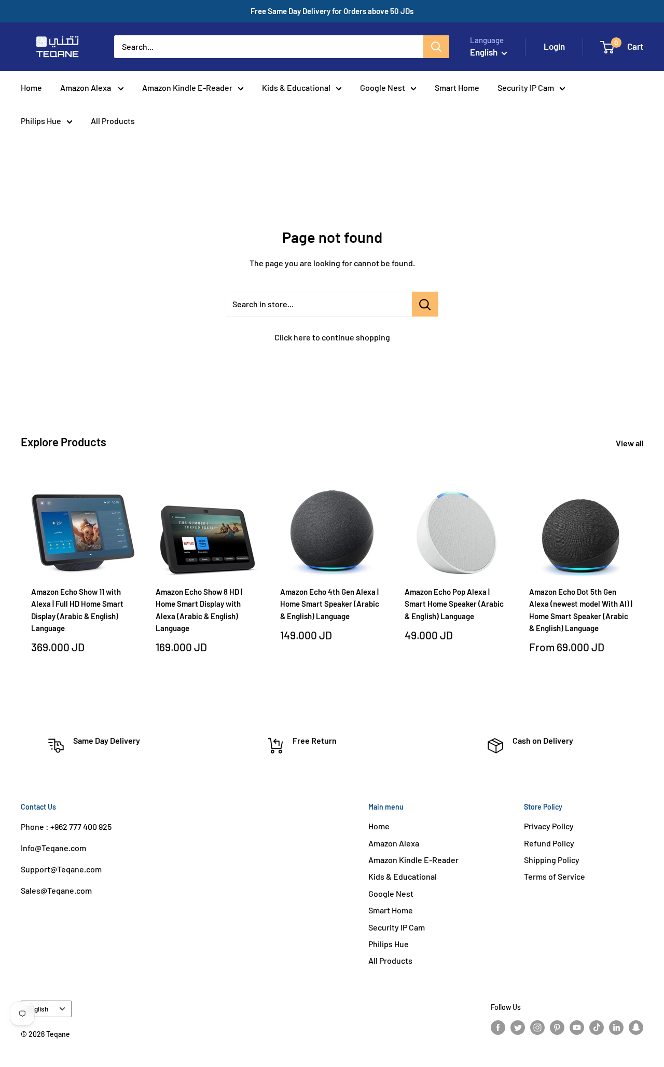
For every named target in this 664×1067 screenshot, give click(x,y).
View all (630, 443)
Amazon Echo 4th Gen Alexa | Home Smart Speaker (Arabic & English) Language (329, 604)
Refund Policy (549, 843)
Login (554, 46)
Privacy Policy (549, 826)
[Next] (643, 582)
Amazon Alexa (86, 87)
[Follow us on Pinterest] (557, 1027)
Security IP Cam (525, 87)
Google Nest (382, 87)
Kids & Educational (296, 87)
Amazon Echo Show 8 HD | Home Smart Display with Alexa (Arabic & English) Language (199, 610)
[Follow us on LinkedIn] (616, 1027)
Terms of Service (554, 876)
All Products (113, 121)
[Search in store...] (425, 304)
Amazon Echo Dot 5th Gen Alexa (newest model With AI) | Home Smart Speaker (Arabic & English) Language (580, 610)
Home (31, 87)
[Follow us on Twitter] (517, 1027)
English (37, 1008)
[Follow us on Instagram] (537, 1027)
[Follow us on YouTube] (577, 1027)
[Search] (436, 46)
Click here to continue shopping (332, 337)
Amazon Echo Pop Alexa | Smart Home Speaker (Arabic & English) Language (454, 604)
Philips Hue (41, 121)
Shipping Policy (551, 860)
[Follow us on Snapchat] (636, 1027)
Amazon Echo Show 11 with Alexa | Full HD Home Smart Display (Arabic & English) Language (77, 610)
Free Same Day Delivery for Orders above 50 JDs (332, 11)
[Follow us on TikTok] (596, 1027)
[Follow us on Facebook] (498, 1027)
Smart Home (457, 87)
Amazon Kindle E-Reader (187, 87)
